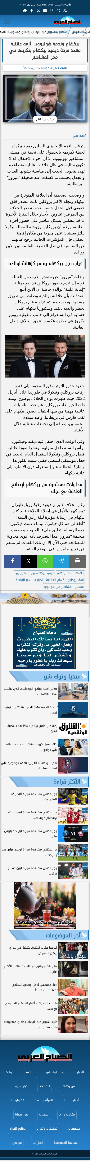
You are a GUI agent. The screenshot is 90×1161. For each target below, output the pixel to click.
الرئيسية (77, 31)
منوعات (43, 1114)
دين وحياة (21, 1114)
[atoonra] (45, 598)
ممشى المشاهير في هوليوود (64, 587)
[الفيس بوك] (31, 10)
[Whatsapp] (58, 10)
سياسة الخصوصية (66, 1143)
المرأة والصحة (44, 1100)
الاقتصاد (44, 1086)
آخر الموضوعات (63, 935)
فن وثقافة (68, 1086)
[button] (5, 643)
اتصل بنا (38, 1143)
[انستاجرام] (51, 10)
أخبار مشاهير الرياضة (29, 580)
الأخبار (81, 1072)
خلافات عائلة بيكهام (70, 573)
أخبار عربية (21, 1086)
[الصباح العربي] (68, 21)
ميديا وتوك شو (58, 31)
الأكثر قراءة (67, 781)
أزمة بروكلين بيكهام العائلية (65, 580)
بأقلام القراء (18, 1129)
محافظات (74, 1129)
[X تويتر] (38, 10)
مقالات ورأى (67, 1114)
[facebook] (12, 561)
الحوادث (10, 1072)
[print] (77, 561)
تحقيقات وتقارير (46, 1129)
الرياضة (30, 1072)
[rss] (65, 10)
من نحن (17, 1143)
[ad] (44, 668)
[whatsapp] (45, 561)
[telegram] (61, 561)
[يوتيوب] (45, 10)
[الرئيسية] (25, 10)
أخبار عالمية (71, 1100)
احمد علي (79, 136)
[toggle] (6, 21)
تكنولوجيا (17, 1100)
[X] (29, 561)
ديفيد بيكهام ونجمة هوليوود (34, 573)
